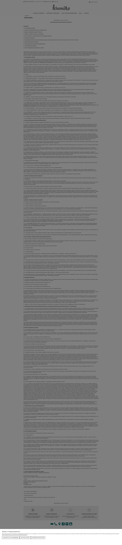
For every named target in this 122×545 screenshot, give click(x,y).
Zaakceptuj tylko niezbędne (10, 537)
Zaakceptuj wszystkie (38, 537)
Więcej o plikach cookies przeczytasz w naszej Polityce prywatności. (14, 534)
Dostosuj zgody (25, 537)
